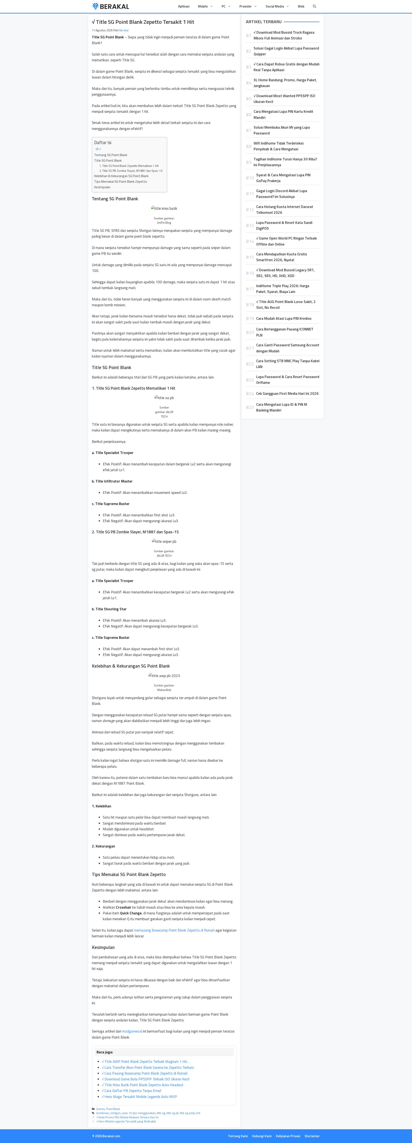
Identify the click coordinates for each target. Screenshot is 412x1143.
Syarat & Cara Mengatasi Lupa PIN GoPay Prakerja (283, 178)
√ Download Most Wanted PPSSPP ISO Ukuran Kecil (284, 98)
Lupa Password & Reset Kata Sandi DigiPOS (284, 225)
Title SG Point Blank (108, 160)
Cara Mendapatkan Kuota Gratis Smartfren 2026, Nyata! (281, 257)
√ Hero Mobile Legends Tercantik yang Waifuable (126, 1121)
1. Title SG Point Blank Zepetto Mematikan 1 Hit (129, 165)
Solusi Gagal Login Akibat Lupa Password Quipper (286, 51)
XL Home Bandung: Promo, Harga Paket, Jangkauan (285, 83)
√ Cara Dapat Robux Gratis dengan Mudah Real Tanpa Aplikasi (287, 67)
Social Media (275, 6)
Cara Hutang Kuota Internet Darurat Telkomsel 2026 (284, 209)
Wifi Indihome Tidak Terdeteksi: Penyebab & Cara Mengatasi (279, 146)
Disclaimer (312, 1136)
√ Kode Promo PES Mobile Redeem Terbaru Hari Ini (127, 1117)
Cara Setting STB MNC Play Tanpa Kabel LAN (288, 363)
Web (301, 6)
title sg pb (173, 1113)
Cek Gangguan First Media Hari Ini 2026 (287, 393)
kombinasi (102, 1113)
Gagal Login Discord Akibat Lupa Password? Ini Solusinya (281, 193)
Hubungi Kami (262, 1136)
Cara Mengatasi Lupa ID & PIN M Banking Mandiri (281, 407)
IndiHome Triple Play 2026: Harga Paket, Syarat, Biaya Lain (282, 288)
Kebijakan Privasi (288, 1136)
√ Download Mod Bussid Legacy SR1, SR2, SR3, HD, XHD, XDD (285, 273)
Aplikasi (183, 6)
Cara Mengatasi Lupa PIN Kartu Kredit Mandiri (283, 114)
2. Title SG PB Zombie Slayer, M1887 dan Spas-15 (131, 170)
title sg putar (187, 1113)
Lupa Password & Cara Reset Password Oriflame (287, 379)
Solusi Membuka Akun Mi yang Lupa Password (282, 130)
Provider (245, 6)
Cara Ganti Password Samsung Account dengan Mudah (287, 348)
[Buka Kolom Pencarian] (314, 6)
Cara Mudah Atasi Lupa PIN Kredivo (284, 318)
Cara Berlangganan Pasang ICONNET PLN (285, 332)
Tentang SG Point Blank (110, 154)
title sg (161, 1113)
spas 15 (127, 1113)
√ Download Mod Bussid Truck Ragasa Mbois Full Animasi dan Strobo (284, 35)
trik (198, 1113)
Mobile (203, 6)
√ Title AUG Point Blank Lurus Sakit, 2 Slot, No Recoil (286, 304)
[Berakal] (111, 6)
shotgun (115, 1113)
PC (224, 6)
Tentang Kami (238, 1136)
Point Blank (113, 1109)
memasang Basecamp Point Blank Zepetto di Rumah (174, 930)
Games (100, 1109)
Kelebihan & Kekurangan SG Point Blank (121, 175)
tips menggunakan (144, 1113)
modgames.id (132, 1031)
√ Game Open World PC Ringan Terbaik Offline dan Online (286, 241)
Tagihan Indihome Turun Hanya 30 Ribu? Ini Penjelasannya (285, 162)
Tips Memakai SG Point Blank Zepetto (120, 181)
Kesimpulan (102, 187)
